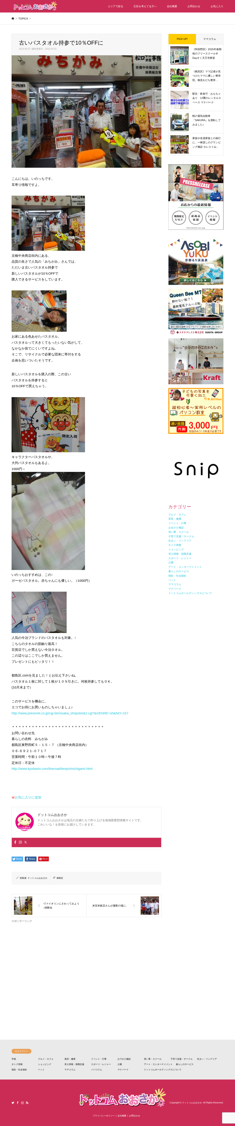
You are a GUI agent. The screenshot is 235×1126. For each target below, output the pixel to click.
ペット (41, 1069)
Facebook (17, 1102)
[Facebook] (15, 842)
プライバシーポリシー (104, 1115)
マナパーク (123, 1069)
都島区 (60, 878)
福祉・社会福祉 (19, 1069)
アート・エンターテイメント (158, 1064)
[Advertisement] (86, 967)
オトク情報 (17, 1064)
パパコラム (96, 1069)
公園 (120, 1064)
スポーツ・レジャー (101, 1064)
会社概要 (172, 6)
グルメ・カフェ (45, 1059)
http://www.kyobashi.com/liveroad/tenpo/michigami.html (52, 769)
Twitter (13, 1102)
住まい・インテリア (207, 1059)
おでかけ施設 (124, 1059)
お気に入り (217, 6)
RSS (27, 1102)
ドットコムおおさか (37, 878)
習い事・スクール (153, 1059)
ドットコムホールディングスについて (162, 1069)
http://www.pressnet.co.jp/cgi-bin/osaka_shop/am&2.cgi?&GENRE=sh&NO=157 (70, 713)
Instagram (22, 1102)
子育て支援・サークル (182, 1059)
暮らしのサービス (185, 1064)
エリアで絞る (115, 6)
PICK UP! (182, 38)
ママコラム (209, 38)
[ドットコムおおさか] (34, 6)
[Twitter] (25, 842)
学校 (14, 1059)
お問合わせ (193, 6)
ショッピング (44, 1064)
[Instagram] (20, 842)
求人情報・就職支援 (74, 1064)
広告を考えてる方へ (145, 6)
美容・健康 (69, 1059)
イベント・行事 (98, 1059)
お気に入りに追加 (28, 797)
